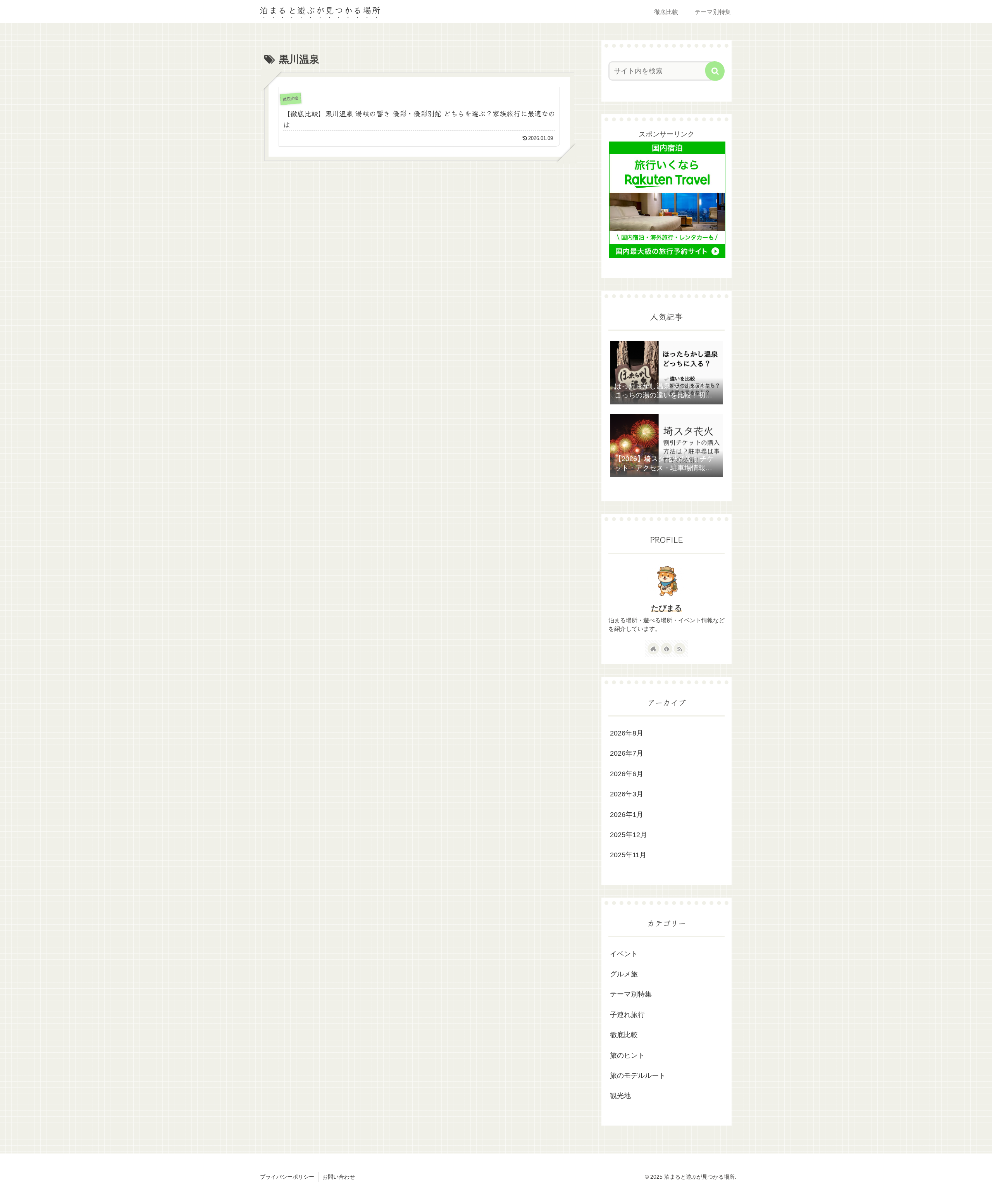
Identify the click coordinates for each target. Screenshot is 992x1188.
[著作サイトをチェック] (653, 649)
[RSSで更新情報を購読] (680, 649)
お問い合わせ (338, 1177)
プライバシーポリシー (287, 1177)
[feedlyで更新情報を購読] (666, 649)
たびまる (666, 608)
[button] (715, 71)
